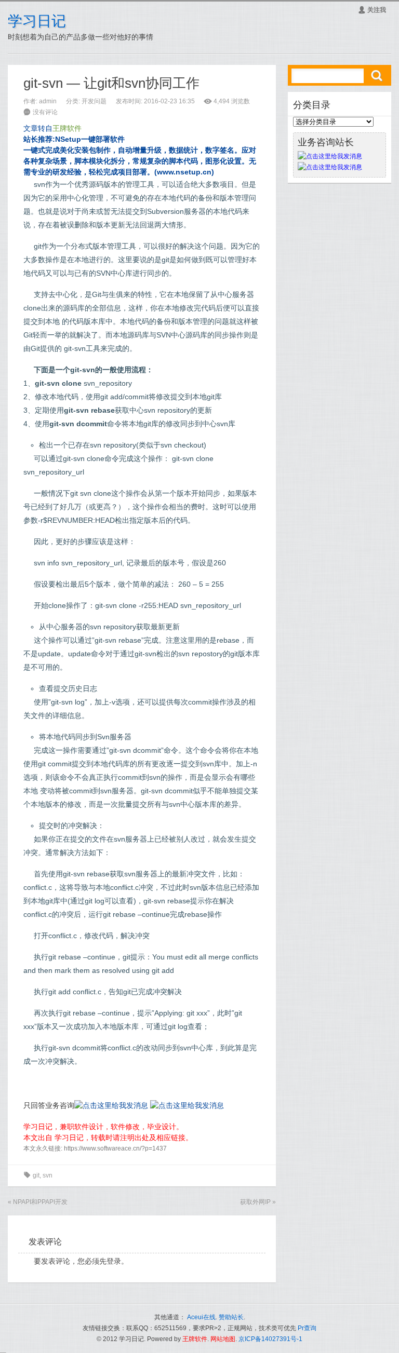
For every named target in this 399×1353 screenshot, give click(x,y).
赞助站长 (231, 1317)
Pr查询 (307, 1328)
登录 (114, 1261)
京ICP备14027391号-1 (270, 1339)
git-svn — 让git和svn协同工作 (111, 83)
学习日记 (37, 21)
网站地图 (222, 1339)
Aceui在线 (201, 1317)
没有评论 (45, 112)
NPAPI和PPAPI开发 (40, 1202)
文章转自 (52, 128)
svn (47, 1175)
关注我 (372, 9)
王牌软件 (194, 1339)
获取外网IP (255, 1202)
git (36, 1175)
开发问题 (94, 101)
